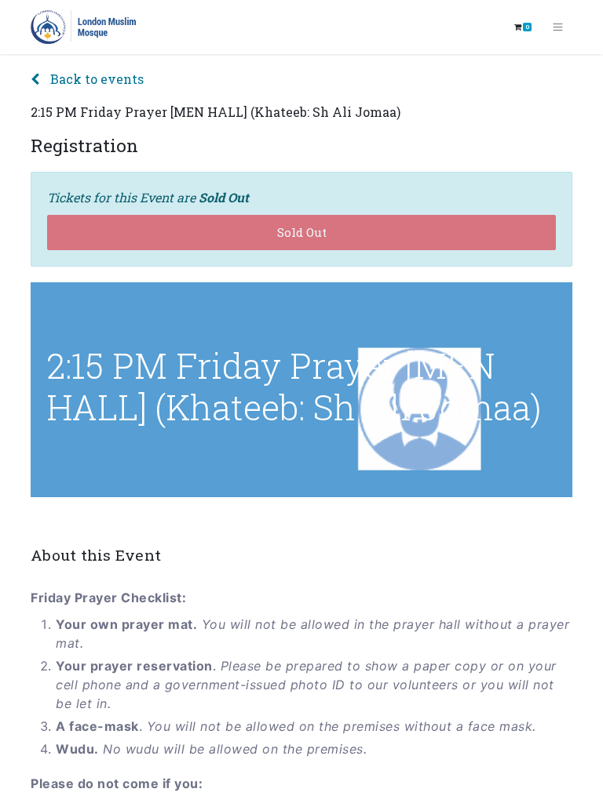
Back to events (95, 79)
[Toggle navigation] (557, 27)
